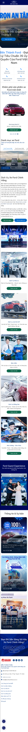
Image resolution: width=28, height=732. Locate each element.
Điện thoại (4, 357)
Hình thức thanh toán (7, 373)
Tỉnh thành (4, 368)
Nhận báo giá (14, 385)
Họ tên (3, 352)
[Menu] (3, 3)
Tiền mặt (4, 375)
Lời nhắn (3, 377)
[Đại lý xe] (14, 2)
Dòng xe (3, 362)
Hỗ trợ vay (11, 375)
